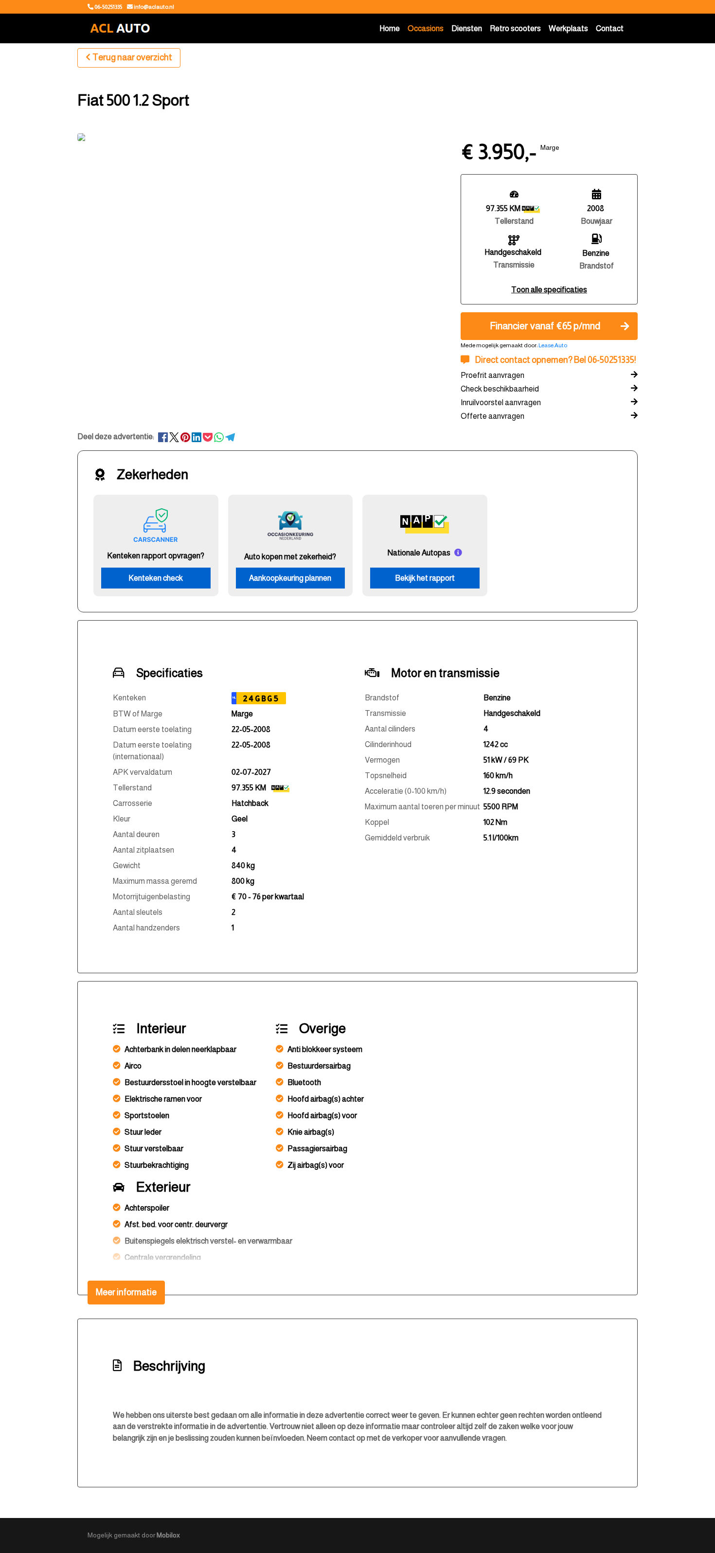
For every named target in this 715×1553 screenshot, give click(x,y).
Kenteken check (155, 578)
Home (389, 28)
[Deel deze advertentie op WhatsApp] (219, 436)
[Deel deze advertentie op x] (174, 436)
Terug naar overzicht (132, 57)
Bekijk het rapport (425, 578)
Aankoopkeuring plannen (290, 578)
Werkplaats (568, 28)
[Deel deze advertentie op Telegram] (230, 436)
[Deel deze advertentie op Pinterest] (186, 436)
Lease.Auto (552, 345)
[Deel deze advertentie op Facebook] (163, 436)
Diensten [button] (466, 28)
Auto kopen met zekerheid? (290, 557)
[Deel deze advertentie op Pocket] (208, 436)
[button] (549, 290)
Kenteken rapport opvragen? (155, 556)
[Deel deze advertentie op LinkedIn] (197, 436)
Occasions (426, 28)
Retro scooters (515, 28)
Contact (610, 28)
